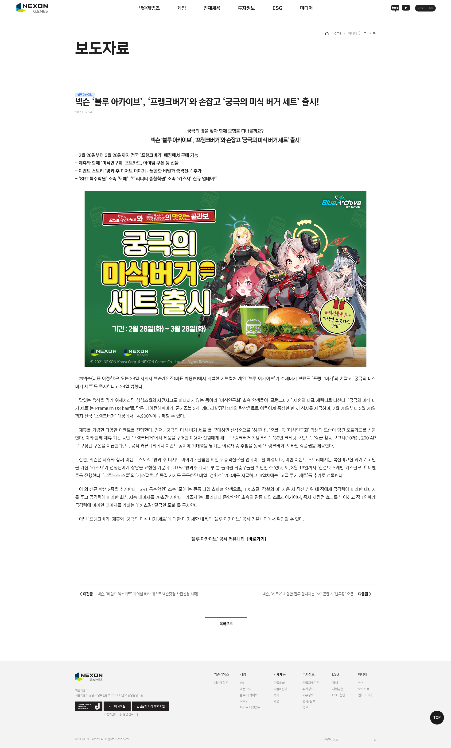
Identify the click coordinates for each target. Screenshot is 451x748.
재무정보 (308, 695)
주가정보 (308, 689)
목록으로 (226, 624)
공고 (305, 707)
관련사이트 (331, 739)
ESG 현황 (338, 695)
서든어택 (245, 689)
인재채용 (211, 8)
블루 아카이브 (249, 695)
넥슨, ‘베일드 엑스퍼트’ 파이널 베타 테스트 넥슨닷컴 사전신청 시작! (147, 594)
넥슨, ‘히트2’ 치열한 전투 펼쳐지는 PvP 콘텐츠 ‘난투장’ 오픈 (308, 594)
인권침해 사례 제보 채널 (151, 706)
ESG (277, 8)
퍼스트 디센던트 (250, 707)
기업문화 (279, 683)
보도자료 (363, 689)
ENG (430, 8)
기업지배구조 (310, 683)
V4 (242, 683)
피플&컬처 (280, 689)
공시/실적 (308, 701)
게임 (181, 8)
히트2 (243, 701)
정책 (335, 683)
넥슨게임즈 (149, 8)
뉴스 (361, 683)
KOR (420, 8)
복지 (276, 695)
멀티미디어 (365, 695)
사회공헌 (337, 689)
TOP (437, 718)
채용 (276, 701)
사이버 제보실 (117, 706)
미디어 (306, 8)
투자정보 (246, 8)
